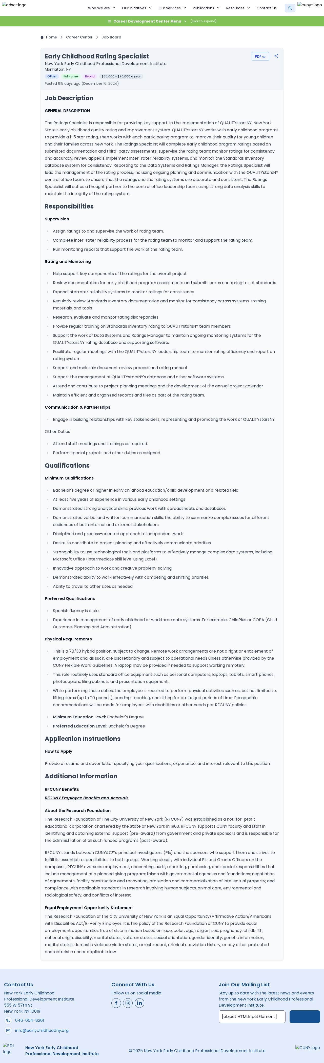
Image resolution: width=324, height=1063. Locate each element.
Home (51, 37)
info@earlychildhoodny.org (42, 1030)
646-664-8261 (29, 1020)
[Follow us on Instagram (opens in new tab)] (128, 1003)
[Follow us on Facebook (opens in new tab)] (116, 1003)
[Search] (290, 8)
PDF (258, 56)
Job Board (111, 37)
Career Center (79, 37)
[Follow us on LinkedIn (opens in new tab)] (139, 1003)
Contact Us (267, 8)
